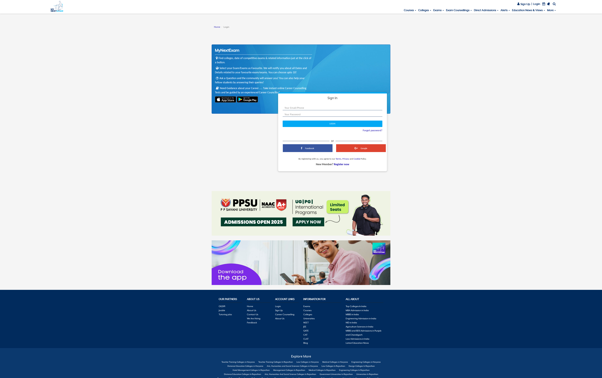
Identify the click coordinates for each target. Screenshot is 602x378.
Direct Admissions (485, 10)
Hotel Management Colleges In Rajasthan (251, 370)
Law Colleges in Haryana (307, 362)
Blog (305, 343)
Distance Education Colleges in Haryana (245, 366)
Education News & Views (527, 10)
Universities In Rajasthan (367, 374)
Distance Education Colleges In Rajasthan (242, 374)
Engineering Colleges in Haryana (366, 362)
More (550, 10)
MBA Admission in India (357, 310)
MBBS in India (352, 314)
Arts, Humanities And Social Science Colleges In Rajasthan (290, 374)
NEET (306, 322)
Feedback (252, 322)
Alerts (504, 10)
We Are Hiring (253, 318)
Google (363, 148)
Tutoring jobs (225, 314)
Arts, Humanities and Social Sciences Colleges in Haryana (292, 366)
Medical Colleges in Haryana (335, 362)
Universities (309, 318)
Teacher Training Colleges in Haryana (238, 362)
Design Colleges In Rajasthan (362, 366)
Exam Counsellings (458, 10)
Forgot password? (372, 130)
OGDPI (222, 306)
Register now (341, 164)
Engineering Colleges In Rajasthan (354, 370)
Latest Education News (357, 343)
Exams (437, 10)
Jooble (222, 310)
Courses (409, 10)
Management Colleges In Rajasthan (289, 370)
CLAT (306, 339)
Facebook (309, 148)
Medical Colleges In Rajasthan (322, 370)
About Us (251, 310)
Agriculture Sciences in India (359, 326)
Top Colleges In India (356, 306)
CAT (305, 335)
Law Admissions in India (357, 339)
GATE (306, 330)
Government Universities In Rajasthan (336, 374)
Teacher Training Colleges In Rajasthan (275, 362)
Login (536, 3)
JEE (304, 326)
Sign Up (525, 4)
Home (217, 27)
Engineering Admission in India (361, 318)
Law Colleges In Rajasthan (333, 366)
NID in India (351, 322)
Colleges (424, 10)
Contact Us (252, 314)
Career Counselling (284, 314)
